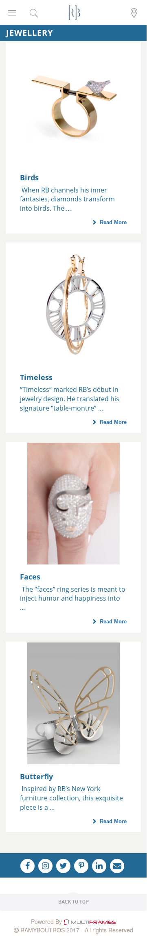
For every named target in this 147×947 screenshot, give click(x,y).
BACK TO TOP (73, 902)
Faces (30, 577)
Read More (113, 222)
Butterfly (36, 776)
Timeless (36, 377)
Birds (29, 177)
